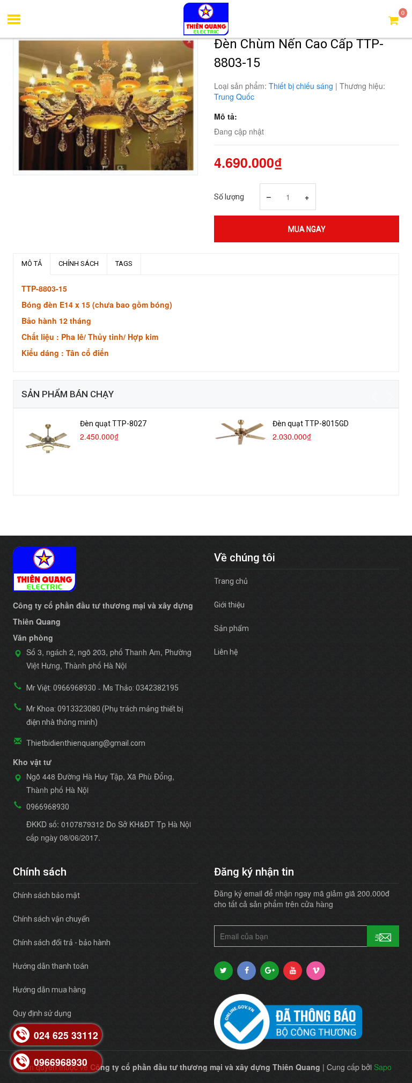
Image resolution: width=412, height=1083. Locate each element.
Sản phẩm (231, 628)
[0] (393, 19)
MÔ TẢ (31, 263)
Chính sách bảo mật (46, 895)
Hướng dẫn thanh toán (51, 966)
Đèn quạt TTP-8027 (113, 423)
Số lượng (229, 196)
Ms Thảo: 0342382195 (141, 688)
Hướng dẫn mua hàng (49, 989)
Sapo (383, 1067)
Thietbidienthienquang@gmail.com (85, 743)
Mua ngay (307, 229)
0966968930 (47, 807)
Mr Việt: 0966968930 (61, 688)
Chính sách (78, 263)
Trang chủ (231, 581)
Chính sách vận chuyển (51, 919)
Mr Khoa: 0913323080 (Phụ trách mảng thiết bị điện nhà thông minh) (104, 715)
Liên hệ (226, 652)
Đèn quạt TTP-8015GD (311, 423)
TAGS (124, 263)
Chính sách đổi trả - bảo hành (62, 942)
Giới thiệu (229, 604)
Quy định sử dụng (42, 1013)
